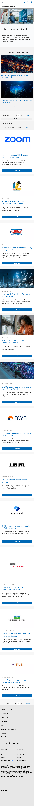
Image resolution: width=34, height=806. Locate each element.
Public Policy (5, 737)
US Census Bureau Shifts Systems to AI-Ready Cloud (16, 388)
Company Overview (7, 710)
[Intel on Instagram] (18, 743)
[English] (27, 2)
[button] (17, 77)
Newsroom (4, 717)
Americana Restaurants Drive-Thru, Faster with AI (17, 248)
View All (28, 115)
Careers (3, 725)
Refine (18, 119)
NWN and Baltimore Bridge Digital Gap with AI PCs (16, 434)
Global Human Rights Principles (13, 773)
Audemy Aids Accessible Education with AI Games (13, 202)
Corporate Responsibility (8, 729)
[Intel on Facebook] (2, 743)
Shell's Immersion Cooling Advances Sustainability (16, 101)
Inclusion (3, 733)
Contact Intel (5, 713)
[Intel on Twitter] (6, 743)
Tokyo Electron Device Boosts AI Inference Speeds (16, 634)
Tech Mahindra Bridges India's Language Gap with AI (15, 588)
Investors (4, 721)
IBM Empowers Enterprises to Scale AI (14, 480)
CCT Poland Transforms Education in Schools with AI (17, 527)
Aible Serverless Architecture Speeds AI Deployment (14, 681)
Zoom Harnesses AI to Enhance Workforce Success (14, 75)
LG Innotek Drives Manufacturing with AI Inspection (16, 295)
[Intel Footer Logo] (4, 790)
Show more (17, 107)
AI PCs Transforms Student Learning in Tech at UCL (13, 341)
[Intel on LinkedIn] (10, 743)
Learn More (17, 170)
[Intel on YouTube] (14, 743)
